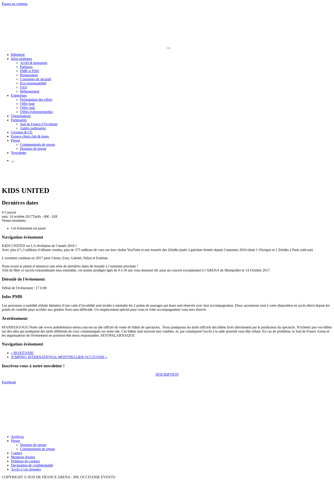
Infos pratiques (21, 59)
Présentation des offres (36, 99)
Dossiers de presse (33, 148)
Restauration (29, 75)
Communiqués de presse (37, 144)
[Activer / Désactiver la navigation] (168, 48)
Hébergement (29, 91)
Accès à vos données (26, 469)
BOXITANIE (22, 353)
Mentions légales (23, 457)
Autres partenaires (33, 128)
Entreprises (19, 95)
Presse (15, 140)
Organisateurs (21, 116)
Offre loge (27, 104)
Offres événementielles (36, 112)
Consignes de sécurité (35, 79)
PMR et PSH (29, 71)
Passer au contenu (14, 4)
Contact (16, 453)
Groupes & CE (21, 132)
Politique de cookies (25, 461)
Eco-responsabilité (33, 83)
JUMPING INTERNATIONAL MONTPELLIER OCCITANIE (59, 357)
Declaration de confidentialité (32, 465)
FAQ (23, 87)
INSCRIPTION (167, 374)
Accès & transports (33, 63)
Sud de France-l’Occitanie (38, 124)
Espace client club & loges (30, 136)
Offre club (27, 108)
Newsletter (18, 153)
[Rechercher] (13, 161)
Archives (17, 437)
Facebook (9, 382)
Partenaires (19, 120)
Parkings (26, 67)
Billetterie (18, 55)
